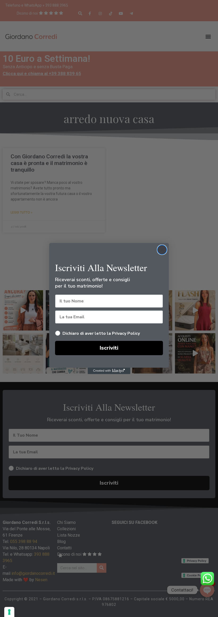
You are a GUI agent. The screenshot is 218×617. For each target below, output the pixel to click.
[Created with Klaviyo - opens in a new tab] (109, 371)
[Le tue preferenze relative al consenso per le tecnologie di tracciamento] (9, 612)
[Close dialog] (162, 249)
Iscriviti (109, 347)
